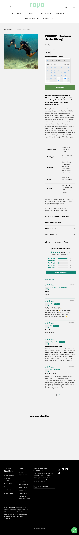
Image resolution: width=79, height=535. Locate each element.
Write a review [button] (60, 272)
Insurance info (51, 228)
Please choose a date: (54, 56)
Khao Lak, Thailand (7, 479)
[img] (49, 285)
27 (58, 78)
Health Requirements (54, 222)
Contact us (22, 490)
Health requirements (23, 474)
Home (6, 29)
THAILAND (16, 14)
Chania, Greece (8, 483)
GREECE (30, 14)
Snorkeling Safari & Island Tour (56, 208)
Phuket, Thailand (9, 475)
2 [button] (59, 395)
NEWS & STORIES (32, 18)
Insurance (22, 478)
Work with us (23, 487)
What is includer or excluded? (58, 216)
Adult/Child (50, 49)
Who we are (22, 481)
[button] (10, 7)
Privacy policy (23, 493)
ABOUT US (61, 14)
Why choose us (24, 484)
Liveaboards (8, 490)
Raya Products (8, 493)
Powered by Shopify (39, 528)
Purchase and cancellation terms (25, 497)
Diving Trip (49, 210)
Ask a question (51, 234)
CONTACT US (49, 18)
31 (47, 81)
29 (65, 78)
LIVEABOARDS (46, 14)
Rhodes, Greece (9, 487)
